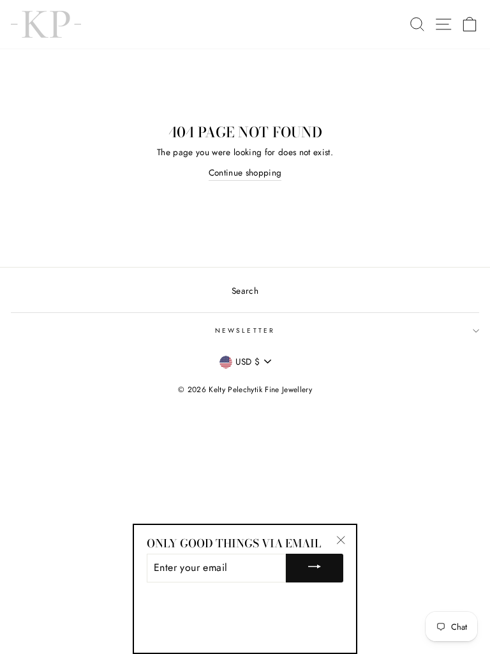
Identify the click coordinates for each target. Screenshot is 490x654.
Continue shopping (245, 172)
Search (245, 290)
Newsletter (245, 330)
